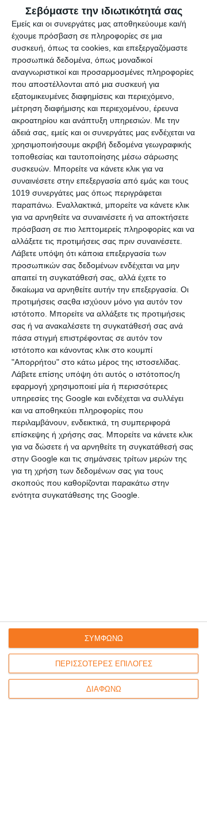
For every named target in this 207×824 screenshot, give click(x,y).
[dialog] (103, 412)
